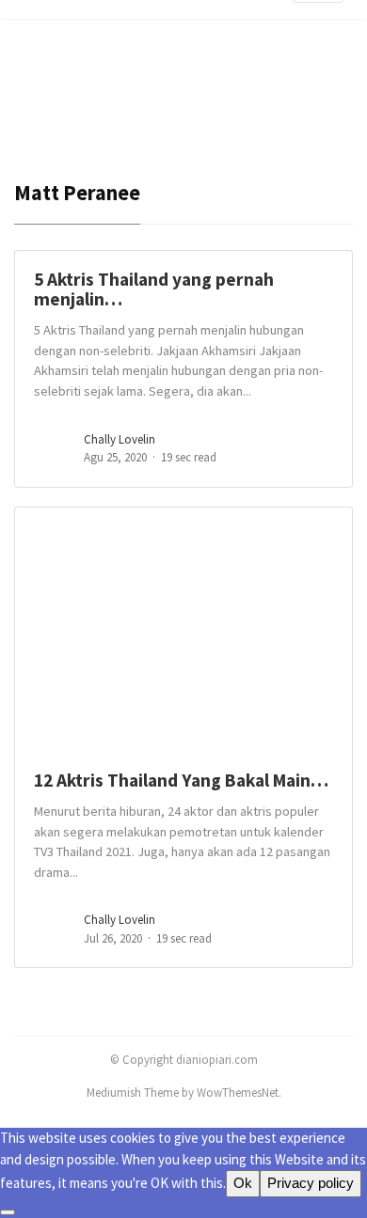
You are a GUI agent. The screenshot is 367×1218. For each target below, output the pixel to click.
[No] (7, 1212)
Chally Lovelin (119, 439)
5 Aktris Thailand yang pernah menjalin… (154, 289)
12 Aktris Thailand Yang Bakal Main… (181, 780)
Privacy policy (310, 1183)
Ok (242, 1183)
